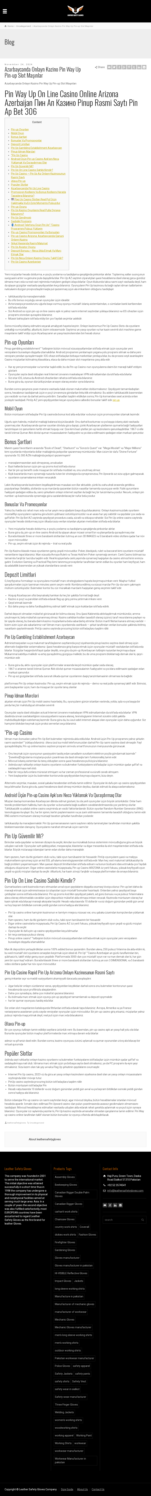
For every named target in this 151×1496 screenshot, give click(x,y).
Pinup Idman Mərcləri (23, 151)
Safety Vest (79, 1381)
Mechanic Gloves (64, 1319)
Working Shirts (63, 1443)
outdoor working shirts (68, 1350)
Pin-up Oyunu (19, 206)
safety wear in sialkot (67, 1389)
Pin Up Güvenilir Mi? (22, 166)
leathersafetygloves (16, 1123)
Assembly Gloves (65, 1177)
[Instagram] (120, 1205)
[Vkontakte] (144, 67)
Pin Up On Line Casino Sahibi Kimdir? (32, 169)
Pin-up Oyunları (20, 129)
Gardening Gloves (65, 1250)
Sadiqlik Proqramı (21, 221)
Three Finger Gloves (66, 1404)
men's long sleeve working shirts (73, 1335)
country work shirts (66, 1226)
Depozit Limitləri (20, 144)
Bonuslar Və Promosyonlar (26, 140)
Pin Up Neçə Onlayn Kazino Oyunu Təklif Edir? (37, 258)
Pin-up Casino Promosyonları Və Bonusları (35, 232)
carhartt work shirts (66, 1211)
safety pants (82, 1373)
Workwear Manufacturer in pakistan (70, 1460)
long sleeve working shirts (70, 1288)
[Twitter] (114, 67)
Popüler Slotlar (19, 184)
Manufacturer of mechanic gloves (74, 1304)
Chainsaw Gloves (65, 1219)
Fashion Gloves (87, 1234)
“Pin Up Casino (19, 155)
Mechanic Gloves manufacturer (73, 1327)
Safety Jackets (64, 1373)
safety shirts (62, 1381)
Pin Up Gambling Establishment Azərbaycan (36, 147)
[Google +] (124, 67)
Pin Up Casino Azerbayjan (26, 261)
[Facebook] (119, 67)
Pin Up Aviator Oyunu (23, 247)
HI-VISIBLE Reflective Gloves (71, 1273)
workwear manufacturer (69, 1450)
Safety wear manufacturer (70, 1396)
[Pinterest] (129, 67)
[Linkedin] (139, 67)
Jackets (78, 1281)
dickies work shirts (65, 1234)
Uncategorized (36, 1123)
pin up (116, 400)
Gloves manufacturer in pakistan (74, 1265)
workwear (80, 1443)
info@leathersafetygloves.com (125, 1190)
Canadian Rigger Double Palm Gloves (72, 1194)
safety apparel (81, 1365)
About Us (82, 1489)
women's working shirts (68, 1420)
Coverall (84, 1226)
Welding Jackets (64, 1412)
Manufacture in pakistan (69, 1296)
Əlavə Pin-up (18, 181)
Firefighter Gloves (65, 1242)
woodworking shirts (66, 1427)
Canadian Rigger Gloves (68, 1203)
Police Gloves (62, 1365)
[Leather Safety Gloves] (76, 11)
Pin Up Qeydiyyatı (21, 217)
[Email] (109, 67)
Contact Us (98, 1489)
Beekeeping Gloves (66, 1184)
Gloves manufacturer (67, 1257)
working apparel (64, 1435)
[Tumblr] (134, 67)
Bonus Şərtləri (19, 136)
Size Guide (67, 1489)
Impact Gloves (63, 1281)
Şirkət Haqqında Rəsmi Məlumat (29, 243)
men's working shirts (66, 1342)
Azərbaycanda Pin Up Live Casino (30, 188)
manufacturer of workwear (71, 1311)
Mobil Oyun (17, 133)
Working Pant (84, 1435)
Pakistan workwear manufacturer (74, 1358)
